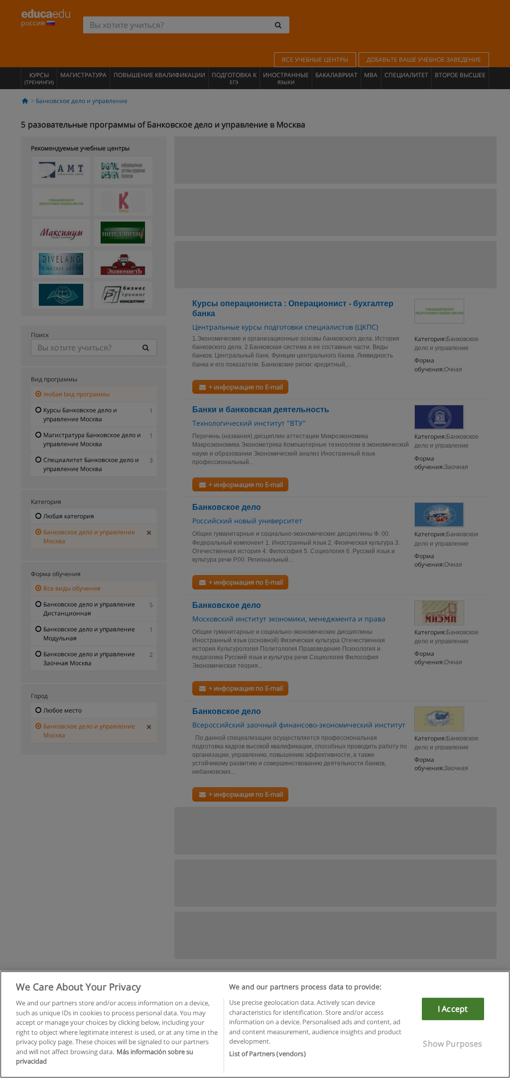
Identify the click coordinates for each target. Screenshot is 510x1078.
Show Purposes (452, 1043)
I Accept (453, 1008)
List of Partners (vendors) (267, 1053)
